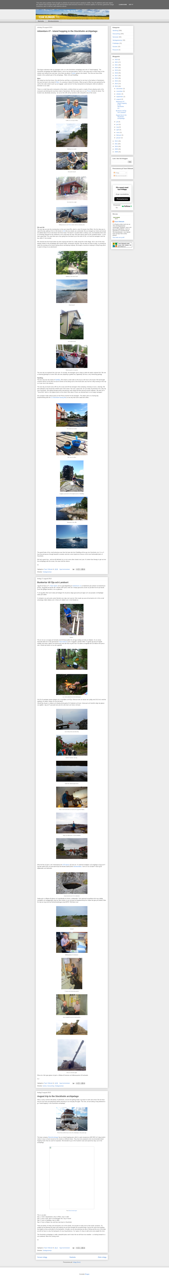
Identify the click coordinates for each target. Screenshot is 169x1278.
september (119, 96)
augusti (118, 99)
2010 (116, 146)
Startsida (41, 21)
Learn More (123, 4)
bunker (45, 1086)
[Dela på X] (80, 569)
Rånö (57, 82)
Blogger (87, 1274)
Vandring (115, 30)
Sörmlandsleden (53, 21)
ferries (74, 73)
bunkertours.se (77, 586)
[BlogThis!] (79, 569)
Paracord (115, 50)
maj (117, 127)
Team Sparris (54, 586)
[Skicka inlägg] (73, 569)
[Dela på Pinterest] (84, 569)
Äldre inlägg (102, 1257)
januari (118, 137)
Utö (64, 231)
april (117, 129)
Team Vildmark (119, 221)
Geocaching (50, 1086)
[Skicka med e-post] (77, 569)
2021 (116, 65)
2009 (116, 149)
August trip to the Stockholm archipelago (58, 1096)
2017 (116, 75)
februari (119, 135)
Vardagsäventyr (47, 572)
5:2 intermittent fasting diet (58, 397)
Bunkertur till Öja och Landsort (52, 582)
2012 (116, 141)
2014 (116, 83)
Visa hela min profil (118, 237)
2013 (116, 86)
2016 (116, 78)
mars (118, 132)
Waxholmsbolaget (53, 1137)
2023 (116, 59)
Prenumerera (122, 199)
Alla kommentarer (120, 176)
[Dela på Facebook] (82, 569)
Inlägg (117, 172)
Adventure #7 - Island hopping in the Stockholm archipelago (67, 31)
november (119, 91)
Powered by (116, 206)
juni (117, 124)
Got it (131, 4)
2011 (116, 144)
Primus (89, 91)
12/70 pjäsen (65, 864)
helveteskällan (77, 866)
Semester (116, 37)
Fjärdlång (57, 379)
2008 (116, 152)
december (119, 88)
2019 (116, 70)
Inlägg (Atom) (76, 1262)
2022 (116, 62)
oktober (118, 94)
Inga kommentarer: (65, 569)
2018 (116, 73)
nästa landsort (63, 641)
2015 (116, 81)
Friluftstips (116, 43)
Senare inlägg (42, 1257)
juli (117, 121)
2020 (116, 67)
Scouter (115, 46)
